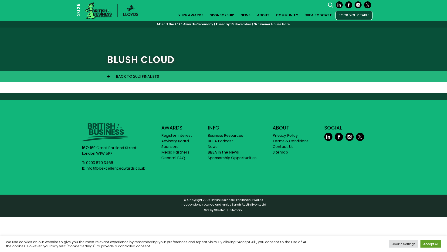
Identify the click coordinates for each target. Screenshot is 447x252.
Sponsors (169, 146)
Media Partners (175, 152)
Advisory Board (175, 141)
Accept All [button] (430, 244)
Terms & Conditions (290, 141)
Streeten (220, 210)
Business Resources (225, 135)
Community (287, 15)
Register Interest (176, 135)
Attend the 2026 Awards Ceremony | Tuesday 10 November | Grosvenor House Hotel (224, 24)
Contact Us (283, 146)
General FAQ (173, 158)
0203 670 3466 (99, 162)
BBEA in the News (223, 152)
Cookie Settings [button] (403, 244)
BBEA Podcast (318, 15)
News (245, 15)
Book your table (354, 15)
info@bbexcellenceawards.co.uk (115, 168)
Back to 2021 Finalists (137, 76)
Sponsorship (222, 15)
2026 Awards (190, 15)
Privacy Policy (285, 135)
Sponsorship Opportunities (232, 158)
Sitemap (280, 152)
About (263, 15)
